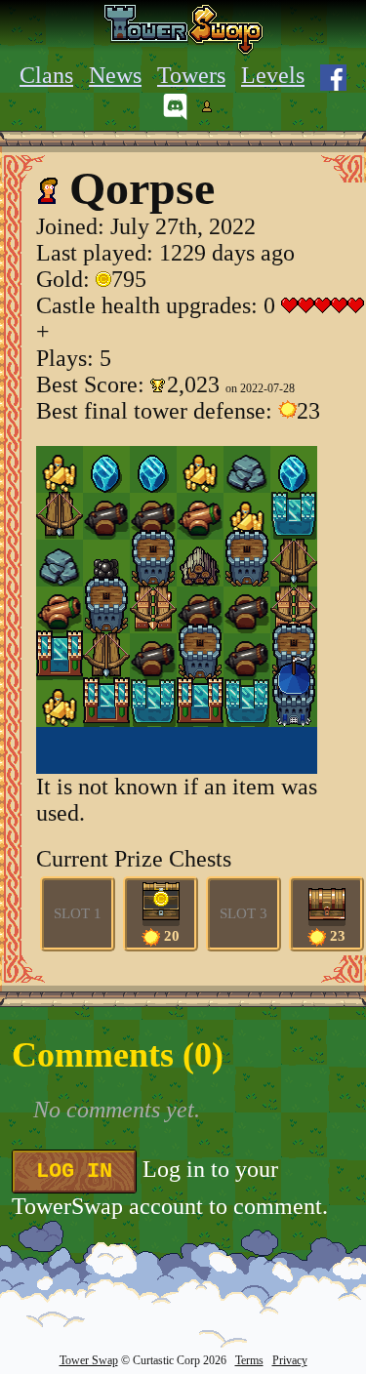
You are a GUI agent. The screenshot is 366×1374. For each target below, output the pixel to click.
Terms (249, 1360)
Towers (191, 75)
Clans (46, 75)
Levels (273, 75)
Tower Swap (89, 1360)
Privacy (289, 1360)
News (115, 75)
